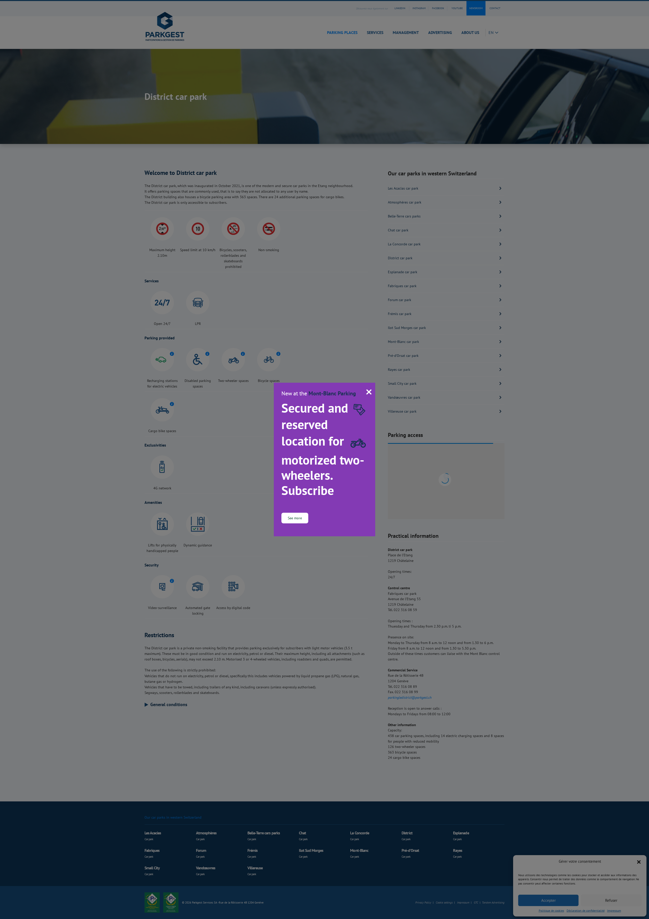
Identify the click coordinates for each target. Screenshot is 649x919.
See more (295, 518)
